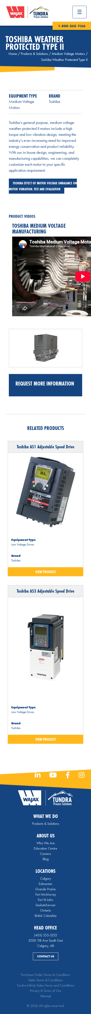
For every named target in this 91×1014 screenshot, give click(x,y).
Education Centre (45, 848)
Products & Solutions (34, 53)
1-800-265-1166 (71, 26)
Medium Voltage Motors (68, 53)
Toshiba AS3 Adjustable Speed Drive (45, 591)
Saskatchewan (45, 905)
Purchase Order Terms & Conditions (45, 974)
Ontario (45, 910)
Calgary (45, 878)
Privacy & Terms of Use (45, 990)
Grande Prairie (45, 889)
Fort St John (45, 899)
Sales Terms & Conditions (45, 980)
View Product (45, 571)
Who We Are (45, 843)
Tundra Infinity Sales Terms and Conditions (45, 985)
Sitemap (45, 996)
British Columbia (45, 915)
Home (13, 53)
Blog (46, 859)
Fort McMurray (45, 894)
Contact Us (45, 956)
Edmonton (45, 883)
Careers (45, 853)
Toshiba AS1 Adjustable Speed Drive (45, 446)
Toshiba (54, 101)
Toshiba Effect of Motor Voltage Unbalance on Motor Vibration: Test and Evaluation (43, 186)
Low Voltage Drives (22, 544)
